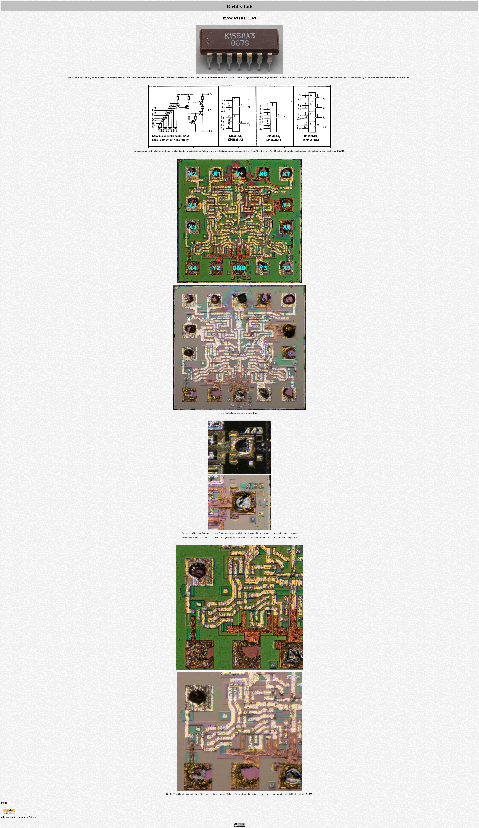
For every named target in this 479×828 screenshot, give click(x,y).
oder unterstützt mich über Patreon (18, 817)
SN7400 (340, 151)
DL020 (309, 794)
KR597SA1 (405, 77)
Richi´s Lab (239, 6)
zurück (4, 803)
